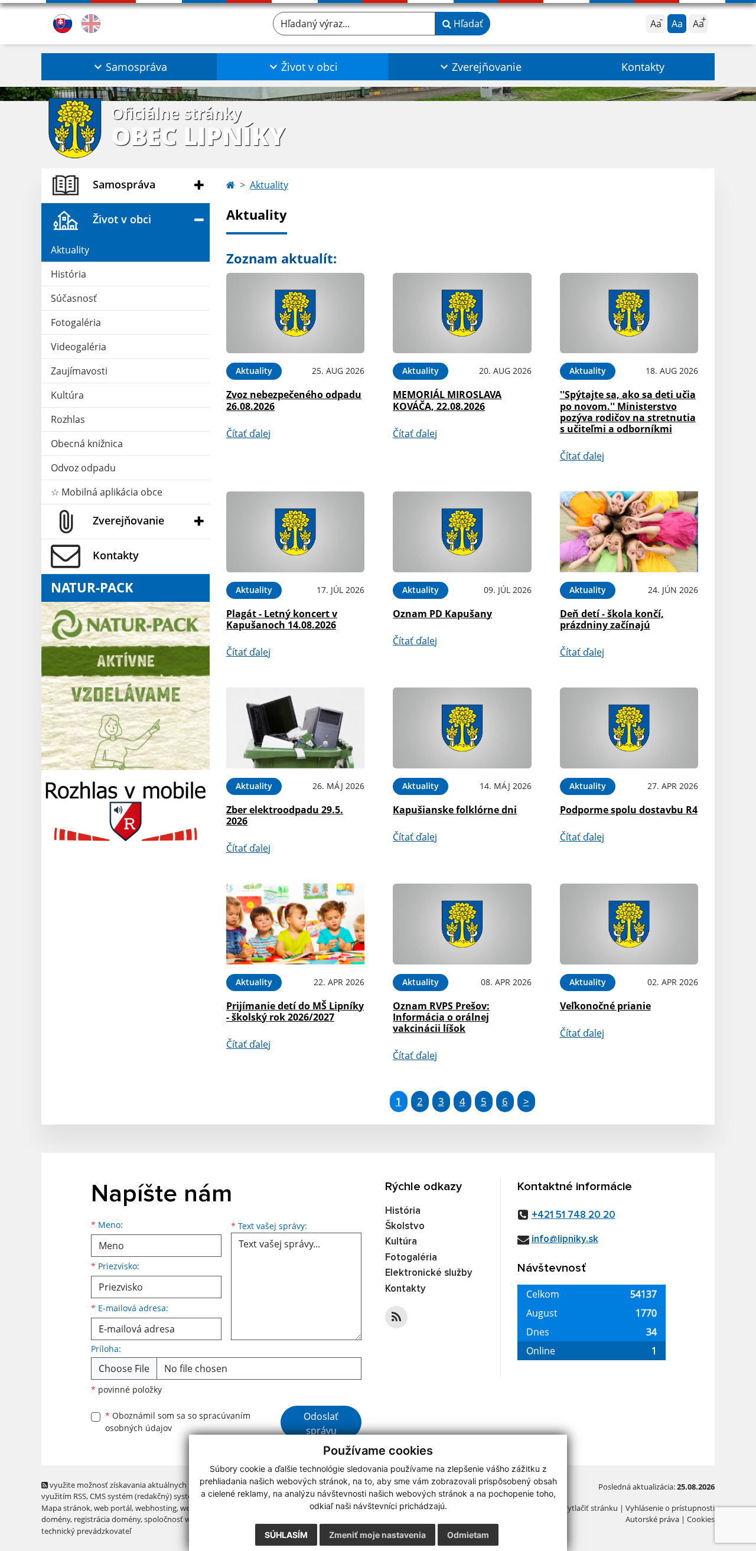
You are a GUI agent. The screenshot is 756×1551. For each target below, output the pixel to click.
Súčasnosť (74, 298)
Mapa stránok (65, 1508)
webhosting (156, 1508)
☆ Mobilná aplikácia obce (106, 491)
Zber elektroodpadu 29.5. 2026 (284, 815)
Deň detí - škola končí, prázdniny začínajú (612, 619)
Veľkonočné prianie (605, 1005)
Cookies (701, 1519)
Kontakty (642, 67)
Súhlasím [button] (286, 1535)
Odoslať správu (321, 1423)
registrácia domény (107, 1519)
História (68, 274)
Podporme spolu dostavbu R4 (629, 809)
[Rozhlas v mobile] (125, 807)
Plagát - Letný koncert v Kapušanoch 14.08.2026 (281, 619)
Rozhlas (68, 419)
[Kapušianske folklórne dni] (462, 727)
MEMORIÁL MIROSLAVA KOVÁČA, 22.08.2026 (447, 400)
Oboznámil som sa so (177, 1421)
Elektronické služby (428, 1273)
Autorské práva (652, 1519)
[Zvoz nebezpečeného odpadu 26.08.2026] (295, 313)
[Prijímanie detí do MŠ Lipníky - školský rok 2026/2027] (295, 924)
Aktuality (70, 249)
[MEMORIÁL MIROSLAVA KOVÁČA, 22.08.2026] (462, 313)
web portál (113, 1508)
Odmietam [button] (468, 1535)
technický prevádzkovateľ (86, 1531)
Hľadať (467, 23)
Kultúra (67, 395)
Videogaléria (78, 346)
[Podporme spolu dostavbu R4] (629, 727)
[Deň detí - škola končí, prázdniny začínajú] (629, 531)
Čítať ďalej (248, 433)
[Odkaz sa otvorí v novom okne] (396, 1317)
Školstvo (405, 1226)
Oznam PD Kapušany (442, 613)
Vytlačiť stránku (590, 1508)
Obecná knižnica (87, 443)
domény (55, 1519)
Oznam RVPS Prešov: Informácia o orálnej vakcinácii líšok (441, 1017)
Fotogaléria (76, 322)
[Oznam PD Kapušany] (462, 531)
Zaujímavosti (79, 370)
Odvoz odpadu (83, 467)
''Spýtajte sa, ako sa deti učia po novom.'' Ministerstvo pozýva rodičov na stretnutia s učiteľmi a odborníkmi (628, 411)
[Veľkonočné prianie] (629, 924)
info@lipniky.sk (565, 1239)
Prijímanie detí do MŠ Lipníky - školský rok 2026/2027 (295, 1011)
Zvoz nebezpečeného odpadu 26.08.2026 (293, 400)
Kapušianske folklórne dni (455, 809)
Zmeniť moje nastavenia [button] (377, 1535)
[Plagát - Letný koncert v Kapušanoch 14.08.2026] (295, 531)
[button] (129, 66)
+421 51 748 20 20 (573, 1215)
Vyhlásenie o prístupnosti (670, 1508)
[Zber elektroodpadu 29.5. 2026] (295, 727)
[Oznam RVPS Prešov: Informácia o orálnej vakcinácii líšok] (462, 924)
